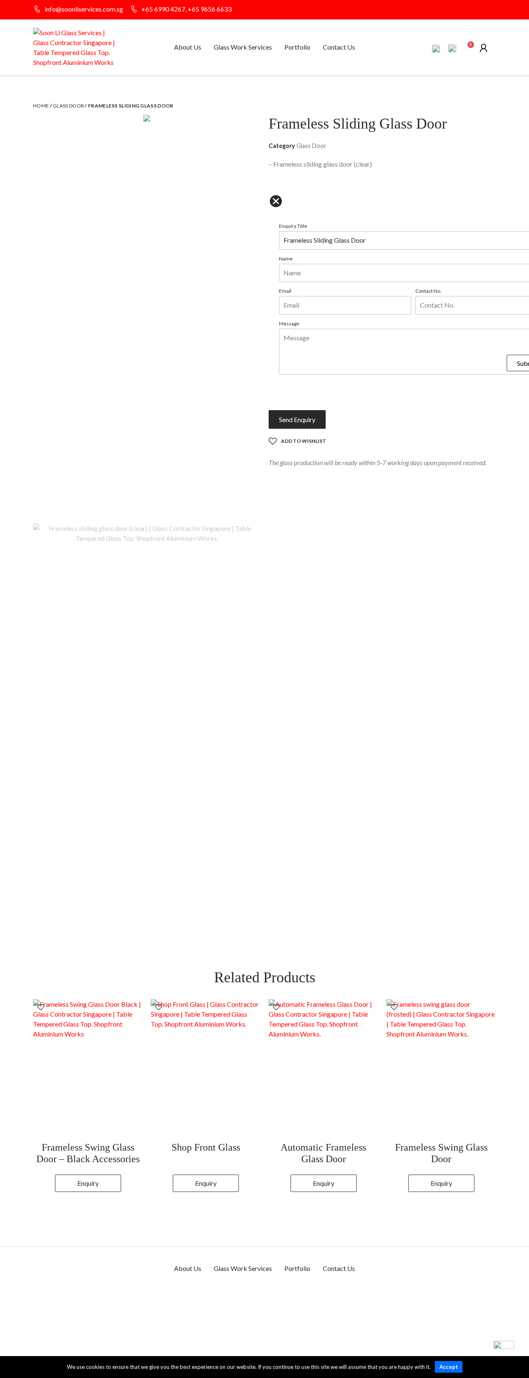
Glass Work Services (243, 47)
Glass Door (68, 106)
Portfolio (297, 47)
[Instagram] (492, 10)
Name (286, 259)
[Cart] (468, 48)
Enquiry (88, 1183)
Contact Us (339, 47)
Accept (448, 1367)
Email (285, 291)
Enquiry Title (293, 226)
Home (41, 106)
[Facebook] (477, 10)
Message (289, 323)
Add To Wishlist (303, 441)
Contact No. (428, 291)
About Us (187, 47)
